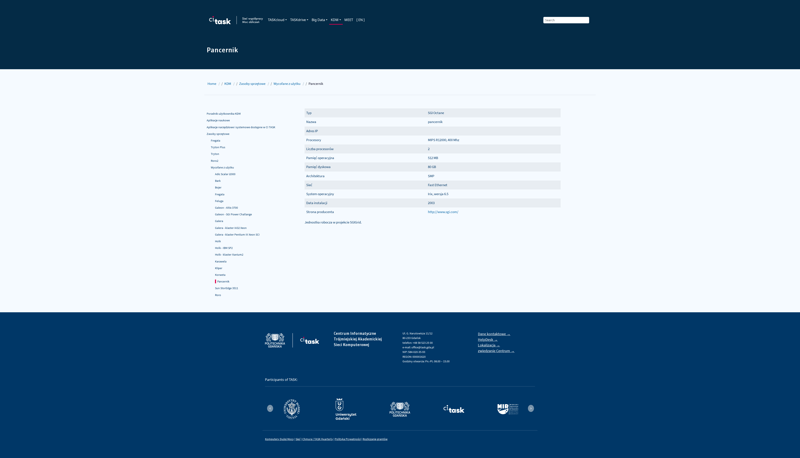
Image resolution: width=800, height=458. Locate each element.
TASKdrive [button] (298, 20)
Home (212, 83)
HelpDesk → (488, 339)
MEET (348, 20)
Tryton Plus (218, 147)
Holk (218, 241)
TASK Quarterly (323, 439)
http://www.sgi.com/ (443, 212)
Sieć (298, 439)
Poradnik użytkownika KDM (224, 113)
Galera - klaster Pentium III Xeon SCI (237, 234)
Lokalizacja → (489, 345)
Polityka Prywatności (348, 439)
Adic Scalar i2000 (225, 174)
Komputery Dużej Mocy (279, 439)
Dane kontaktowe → (494, 333)
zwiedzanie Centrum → (496, 350)
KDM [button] (335, 20)
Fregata (215, 140)
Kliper (218, 268)
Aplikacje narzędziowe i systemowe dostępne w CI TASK (241, 127)
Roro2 (214, 161)
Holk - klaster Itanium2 (229, 254)
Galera (219, 221)
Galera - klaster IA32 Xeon (231, 228)
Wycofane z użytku (287, 83)
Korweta (220, 275)
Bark (218, 181)
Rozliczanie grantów (375, 439)
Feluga (219, 201)
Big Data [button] (318, 20)
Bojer (218, 187)
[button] (270, 408)
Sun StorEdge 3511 (226, 288)
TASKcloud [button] (276, 20)
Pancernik (223, 281)
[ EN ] (360, 20)
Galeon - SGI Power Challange (233, 214)
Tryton (215, 154)
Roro (218, 295)
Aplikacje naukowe (218, 120)
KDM (227, 83)
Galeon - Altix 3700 (226, 208)
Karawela (220, 261)
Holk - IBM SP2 (224, 248)
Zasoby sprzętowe (252, 83)
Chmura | (308, 439)
